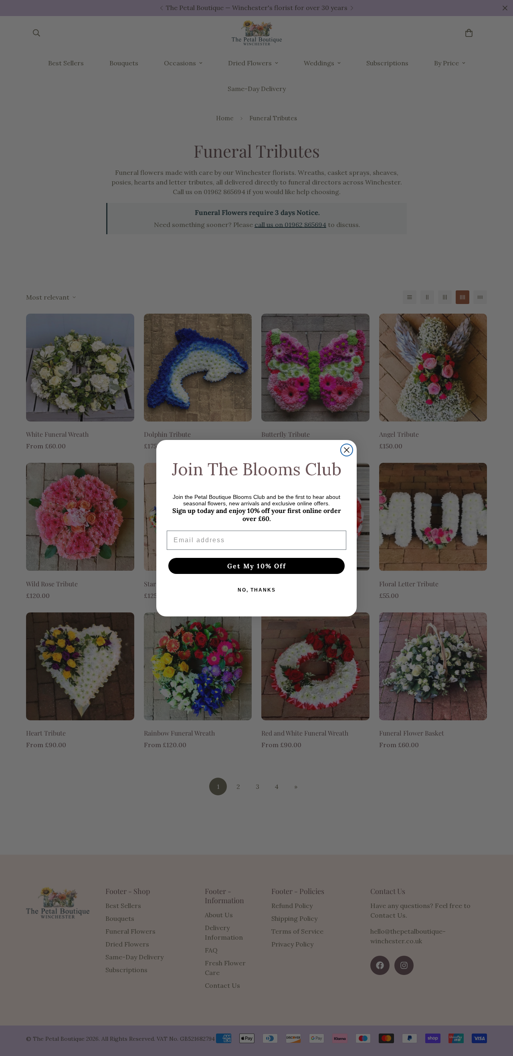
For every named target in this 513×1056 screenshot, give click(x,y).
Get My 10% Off (256, 566)
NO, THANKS (257, 590)
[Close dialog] (347, 450)
